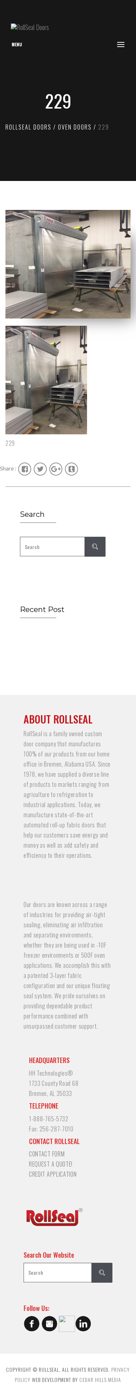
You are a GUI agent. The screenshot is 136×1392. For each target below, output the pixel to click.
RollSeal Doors (28, 127)
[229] (68, 380)
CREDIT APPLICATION (53, 1174)
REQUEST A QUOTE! (51, 1164)
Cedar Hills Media (100, 1379)
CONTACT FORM (47, 1154)
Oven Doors (75, 127)
